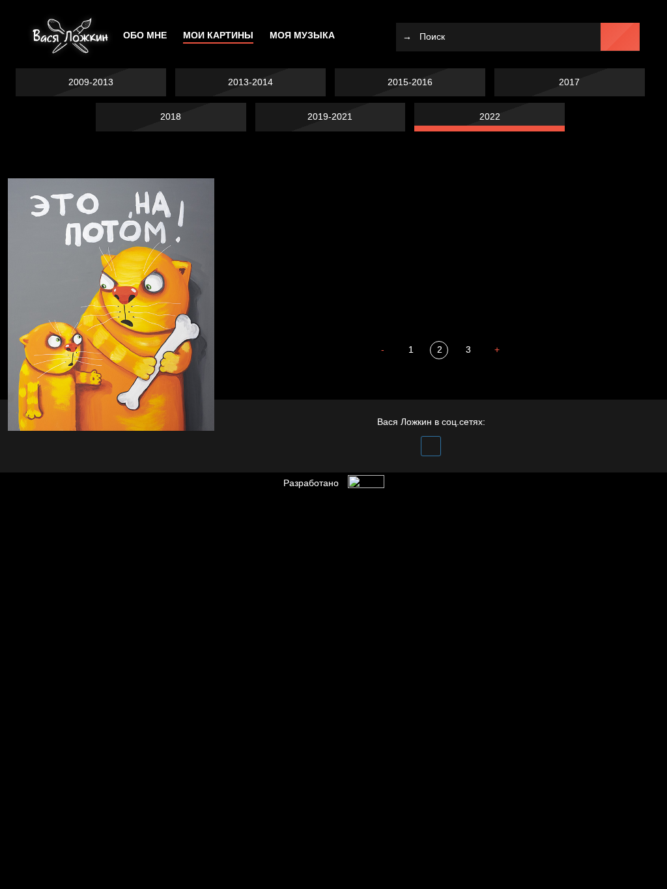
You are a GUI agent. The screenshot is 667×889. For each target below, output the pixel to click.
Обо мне (145, 35)
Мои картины (218, 35)
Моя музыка (302, 35)
